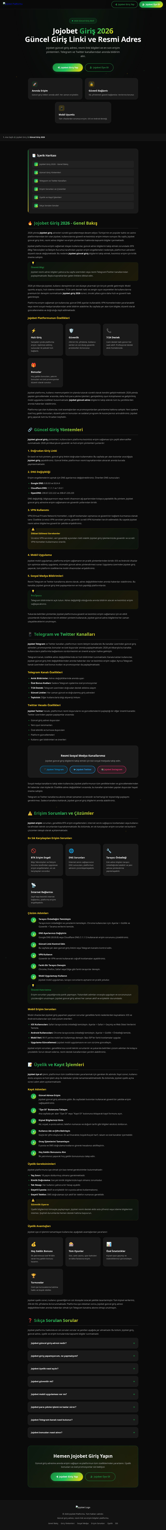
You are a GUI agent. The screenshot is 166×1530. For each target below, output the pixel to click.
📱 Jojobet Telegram (54, 769)
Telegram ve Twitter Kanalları (51, 180)
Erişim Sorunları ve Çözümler (51, 189)
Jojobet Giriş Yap (126, 4)
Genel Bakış (53, 1523)
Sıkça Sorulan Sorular (47, 205)
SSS (116, 1523)
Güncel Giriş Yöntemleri (48, 172)
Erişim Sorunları (98, 1523)
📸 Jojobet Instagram (111, 769)
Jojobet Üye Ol (153, 4)
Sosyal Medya (83, 1523)
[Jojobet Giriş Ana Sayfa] (13, 4)
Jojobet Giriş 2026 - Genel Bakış (52, 164)
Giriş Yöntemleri (68, 1523)
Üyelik (110, 1523)
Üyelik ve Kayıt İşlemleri (49, 197)
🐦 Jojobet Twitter (82, 769)
